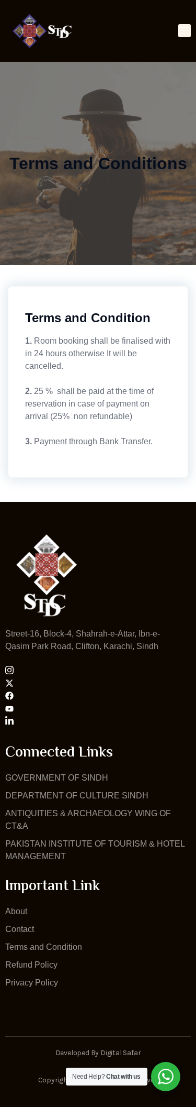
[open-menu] (184, 30)
